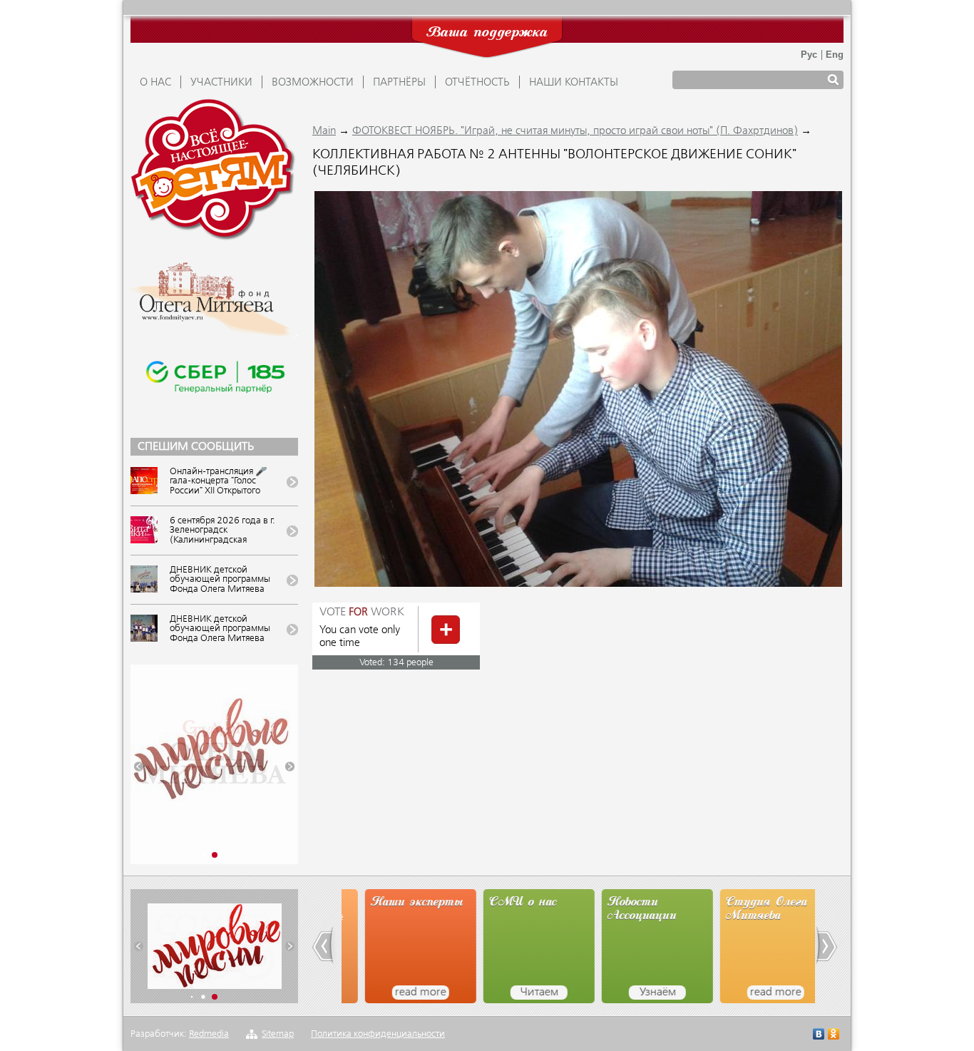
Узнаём (634, 992)
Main (324, 131)
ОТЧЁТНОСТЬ (477, 83)
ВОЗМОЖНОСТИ (313, 83)
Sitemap (278, 1034)
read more (397, 992)
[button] (138, 766)
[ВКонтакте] (818, 1035)
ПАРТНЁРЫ (399, 83)
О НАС (155, 83)
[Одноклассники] (833, 1035)
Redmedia (209, 1034)
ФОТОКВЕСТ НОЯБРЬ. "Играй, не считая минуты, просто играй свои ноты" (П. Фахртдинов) (575, 131)
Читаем (516, 992)
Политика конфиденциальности (378, 1034)
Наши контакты (573, 83)
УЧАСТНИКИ (221, 83)
